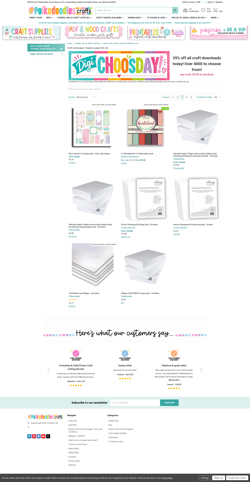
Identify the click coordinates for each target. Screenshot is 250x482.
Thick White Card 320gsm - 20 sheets (84, 293)
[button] (31, 33)
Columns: (166, 97)
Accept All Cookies (237, 477)
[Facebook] (39, 436)
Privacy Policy (74, 461)
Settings (205, 477)
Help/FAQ (72, 425)
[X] (48, 436)
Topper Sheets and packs (41, 54)
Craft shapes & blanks (108, 18)
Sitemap (72, 465)
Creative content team (78, 444)
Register (219, 2)
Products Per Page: (205, 97)
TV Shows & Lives (156, 18)
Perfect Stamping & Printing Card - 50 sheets (139, 225)
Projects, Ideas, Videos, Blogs (188, 18)
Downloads (134, 18)
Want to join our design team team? (83, 440)
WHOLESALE (74, 453)
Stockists (72, 457)
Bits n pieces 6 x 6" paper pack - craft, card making (89, 154)
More (214, 18)
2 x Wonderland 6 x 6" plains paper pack (137, 154)
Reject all (218, 477)
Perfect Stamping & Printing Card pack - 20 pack (193, 225)
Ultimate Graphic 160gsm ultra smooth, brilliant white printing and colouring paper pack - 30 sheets (90, 226)
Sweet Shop (35, 18)
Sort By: (72, 97)
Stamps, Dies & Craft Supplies (73, 18)
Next (201, 370)
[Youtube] (43, 436)
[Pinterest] (34, 436)
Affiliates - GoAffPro (77, 436)
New (48, 18)
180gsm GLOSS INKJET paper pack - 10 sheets (140, 293)
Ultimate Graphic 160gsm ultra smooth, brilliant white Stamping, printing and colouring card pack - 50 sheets (195, 155)
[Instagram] (29, 436)
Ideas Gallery (74, 448)
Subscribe (73, 421)
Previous (48, 370)
